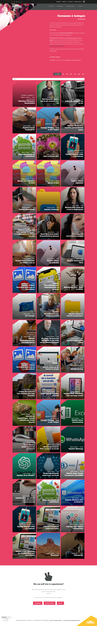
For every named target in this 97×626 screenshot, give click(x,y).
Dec (83, 74)
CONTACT (60, 603)
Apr (67, 74)
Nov (79, 74)
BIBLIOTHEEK (64, 1)
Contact (80, 6)
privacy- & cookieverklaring (55, 620)
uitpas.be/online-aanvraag (55, 46)
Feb (63, 74)
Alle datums (57, 74)
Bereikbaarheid (70, 6)
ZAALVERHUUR (70, 1)
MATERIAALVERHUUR (77, 1)
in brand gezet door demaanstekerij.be (71, 620)
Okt (75, 74)
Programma (60, 6)
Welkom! (51, 6)
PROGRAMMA (58, 1)
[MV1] (63, 46)
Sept (71, 74)
